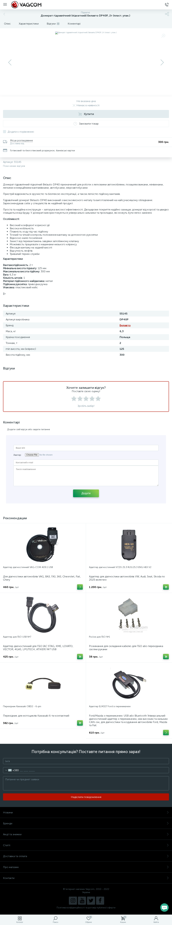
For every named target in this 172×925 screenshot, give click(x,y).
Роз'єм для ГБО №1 (99, 636)
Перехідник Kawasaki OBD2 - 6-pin (22, 706)
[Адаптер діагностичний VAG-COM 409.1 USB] (43, 545)
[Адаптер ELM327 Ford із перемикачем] (129, 684)
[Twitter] (91, 901)
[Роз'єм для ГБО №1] (129, 614)
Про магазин (11, 867)
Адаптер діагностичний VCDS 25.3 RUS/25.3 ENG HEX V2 (120, 567)
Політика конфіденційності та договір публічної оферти (86, 907)
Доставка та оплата (15, 856)
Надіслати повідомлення (86, 797)
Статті (6, 845)
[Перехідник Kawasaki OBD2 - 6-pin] (43, 684)
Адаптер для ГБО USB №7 (17, 636)
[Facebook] (100, 901)
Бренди (7, 823)
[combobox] (11, 770)
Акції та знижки (12, 834)
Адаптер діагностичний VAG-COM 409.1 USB (28, 567)
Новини (8, 812)
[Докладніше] (80, 587)
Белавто (125, 325)
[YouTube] (82, 901)
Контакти (8, 878)
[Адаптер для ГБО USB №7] (43, 614)
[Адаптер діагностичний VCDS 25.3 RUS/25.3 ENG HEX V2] (129, 545)
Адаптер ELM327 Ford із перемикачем (110, 706)
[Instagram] (73, 901)
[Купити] (166, 587)
